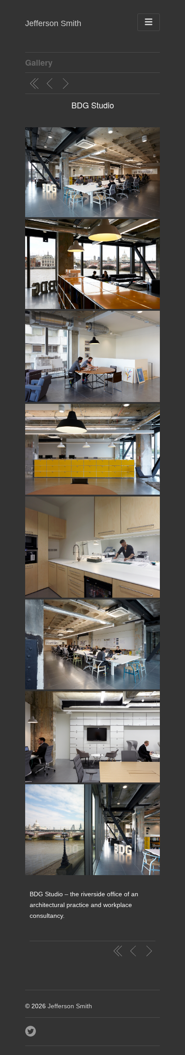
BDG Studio (92, 105)
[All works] (35, 83)
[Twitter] (31, 1029)
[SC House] (67, 83)
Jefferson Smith (53, 23)
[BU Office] (51, 83)
